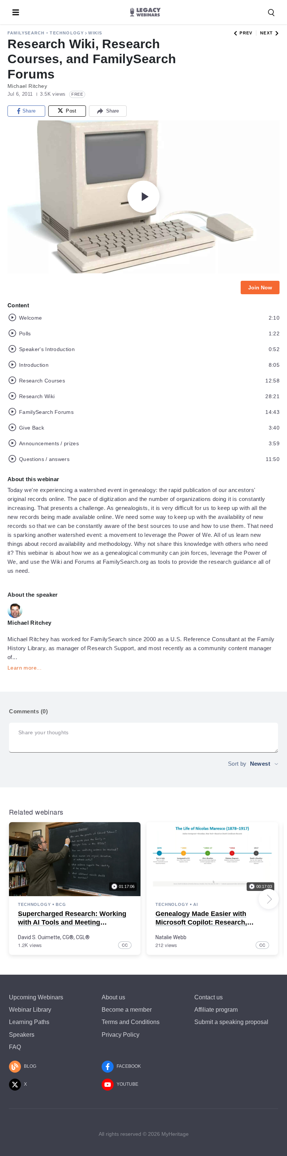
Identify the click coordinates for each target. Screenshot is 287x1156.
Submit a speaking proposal (231, 1022)
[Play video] (143, 197)
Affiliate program (216, 1009)
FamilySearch (25, 33)
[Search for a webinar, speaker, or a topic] (271, 12)
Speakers (21, 1035)
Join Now (260, 287)
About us (113, 997)
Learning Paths (29, 1022)
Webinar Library (30, 1009)
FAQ (15, 1047)
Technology (67, 33)
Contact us (208, 997)
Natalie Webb (170, 937)
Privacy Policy (120, 1035)
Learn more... (24, 668)
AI (195, 904)
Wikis (95, 33)
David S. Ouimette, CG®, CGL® (54, 937)
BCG (61, 904)
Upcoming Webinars (36, 997)
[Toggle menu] (15, 12)
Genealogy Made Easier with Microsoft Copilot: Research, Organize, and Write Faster (201, 922)
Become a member (127, 1009)
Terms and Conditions (131, 1022)
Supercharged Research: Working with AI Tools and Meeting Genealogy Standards (72, 922)
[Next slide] (269, 899)
